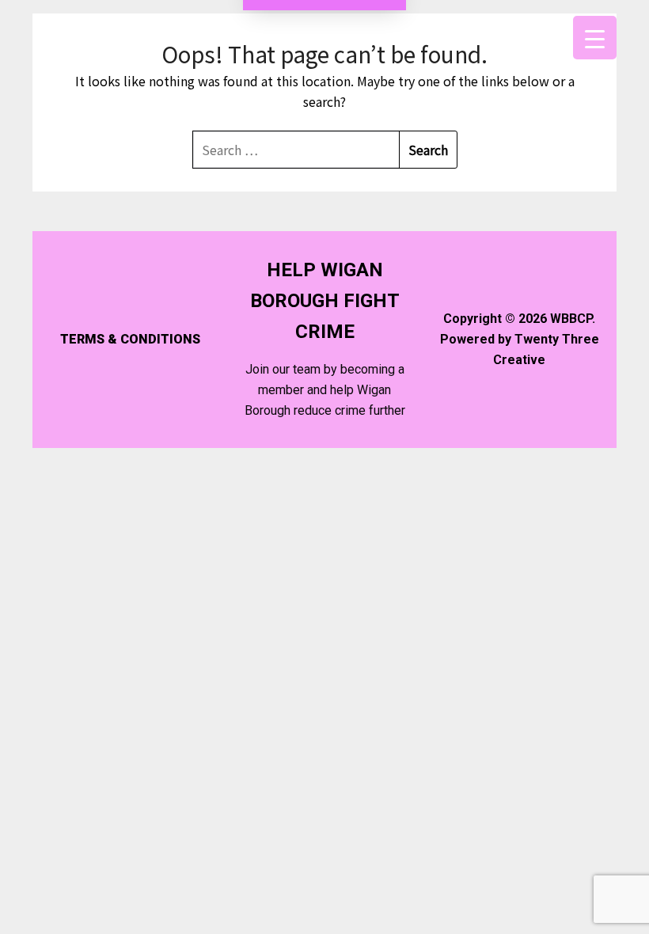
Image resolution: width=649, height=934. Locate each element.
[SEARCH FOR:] (296, 150)
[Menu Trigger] (595, 37)
